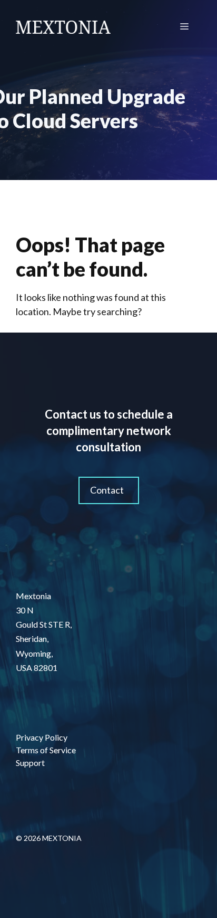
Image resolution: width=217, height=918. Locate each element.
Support (30, 763)
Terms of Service (46, 750)
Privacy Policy (41, 737)
